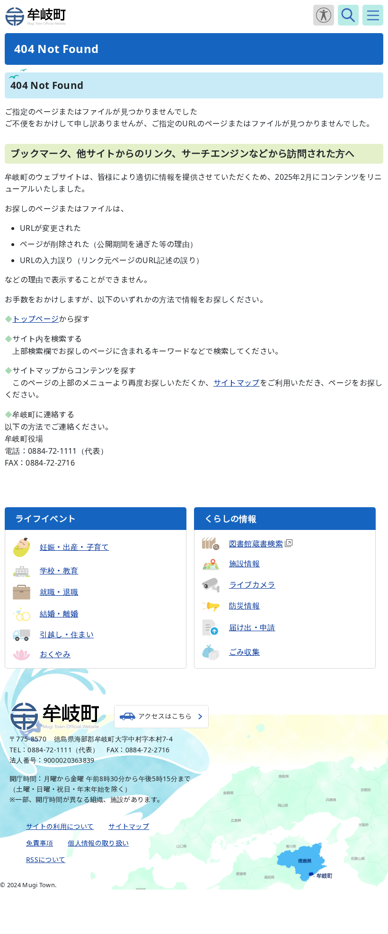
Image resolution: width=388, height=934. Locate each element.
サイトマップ (236, 383)
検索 (348, 15)
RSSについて (45, 859)
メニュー (372, 15)
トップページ (35, 319)
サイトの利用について (60, 826)
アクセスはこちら (165, 716)
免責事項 (39, 842)
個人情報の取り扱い (98, 842)
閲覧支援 (323, 15)
